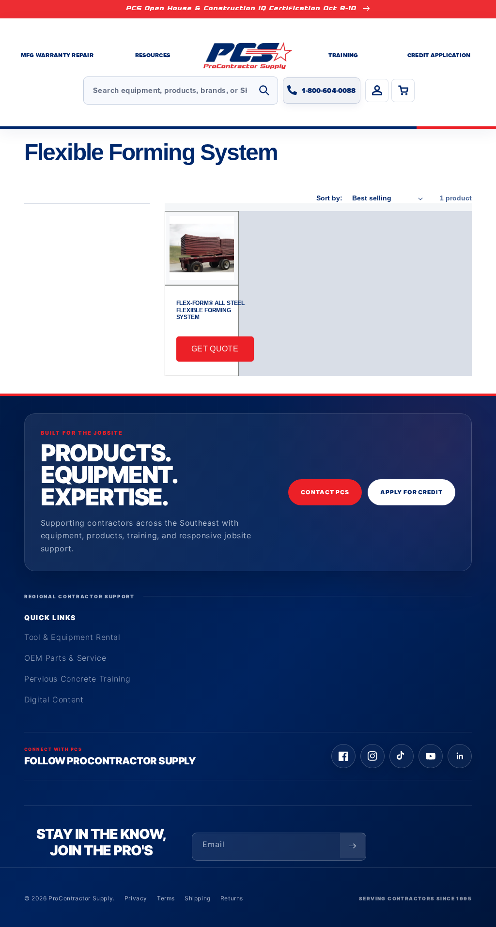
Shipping (198, 898)
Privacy (135, 898)
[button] (152, 55)
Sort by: (329, 198)
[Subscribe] (352, 845)
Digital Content (54, 699)
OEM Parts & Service (65, 658)
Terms (166, 898)
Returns (231, 898)
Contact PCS (325, 492)
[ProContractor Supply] (248, 55)
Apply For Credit (411, 492)
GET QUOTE (214, 349)
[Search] (264, 90)
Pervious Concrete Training (77, 679)
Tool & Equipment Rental (72, 637)
